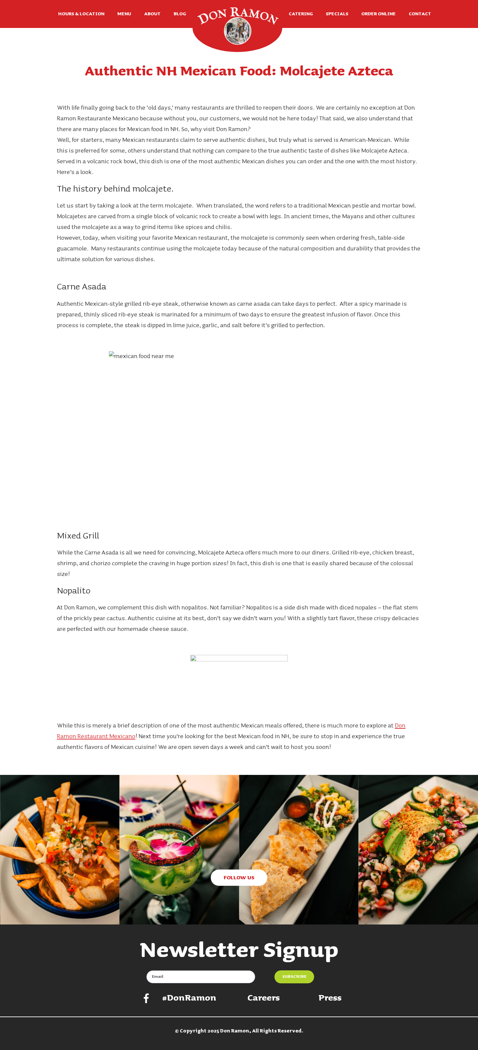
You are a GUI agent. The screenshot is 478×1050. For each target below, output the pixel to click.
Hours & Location (81, 14)
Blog (180, 14)
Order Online (378, 14)
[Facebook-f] (146, 998)
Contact (420, 14)
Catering (301, 14)
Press (329, 998)
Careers (263, 998)
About (152, 14)
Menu (124, 14)
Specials (337, 14)
